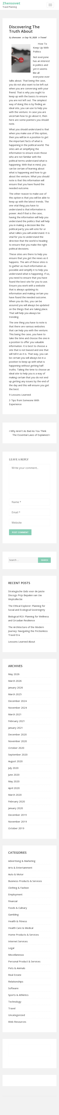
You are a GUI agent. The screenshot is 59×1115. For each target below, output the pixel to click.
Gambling (13, 914)
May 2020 (14, 781)
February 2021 (16, 721)
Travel (43, 37)
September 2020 (18, 754)
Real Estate (14, 974)
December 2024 (17, 701)
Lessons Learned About (21, 641)
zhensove (16, 37)
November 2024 (17, 707)
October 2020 (16, 747)
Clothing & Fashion (18, 887)
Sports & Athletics (18, 995)
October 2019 (16, 828)
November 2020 (17, 741)
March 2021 (15, 714)
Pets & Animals (16, 968)
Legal (11, 948)
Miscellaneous (16, 954)
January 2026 (15, 687)
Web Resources (17, 1021)
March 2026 (15, 680)
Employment (15, 894)
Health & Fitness (17, 921)
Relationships (15, 981)
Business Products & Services (25, 881)
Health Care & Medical (20, 928)
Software (13, 988)
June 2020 (14, 774)
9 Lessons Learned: (20, 394)
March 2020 (15, 794)
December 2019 (17, 814)
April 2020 (14, 788)
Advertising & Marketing (21, 861)
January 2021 (15, 727)
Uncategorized (16, 1015)
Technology (14, 1001)
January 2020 (15, 808)
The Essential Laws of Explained (30, 434)
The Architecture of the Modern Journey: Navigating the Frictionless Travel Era (28, 631)
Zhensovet (11, 3)
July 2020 (13, 768)
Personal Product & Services (24, 961)
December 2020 (17, 734)
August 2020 (15, 761)
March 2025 (15, 694)
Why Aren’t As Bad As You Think (28, 431)
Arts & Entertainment (20, 867)
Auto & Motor (16, 874)
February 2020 (16, 801)
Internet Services (18, 941)
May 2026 (14, 674)
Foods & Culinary (17, 907)
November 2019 (17, 821)
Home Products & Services (23, 934)
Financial (12, 901)
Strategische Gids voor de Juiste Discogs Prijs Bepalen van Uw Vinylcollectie (26, 595)
